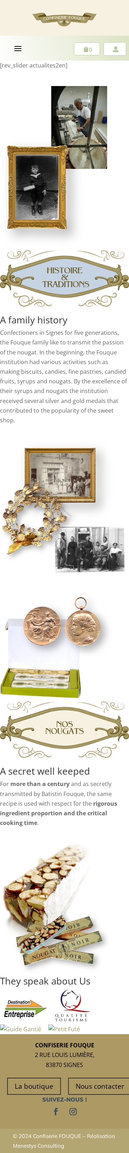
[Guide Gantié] (20, 1029)
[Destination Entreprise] (25, 1019)
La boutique (34, 1086)
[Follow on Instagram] (73, 1111)
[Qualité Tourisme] (73, 1019)
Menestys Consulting (38, 1145)
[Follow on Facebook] (56, 1111)
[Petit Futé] (64, 1029)
